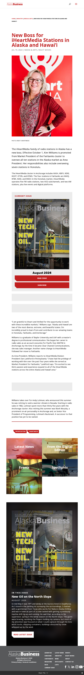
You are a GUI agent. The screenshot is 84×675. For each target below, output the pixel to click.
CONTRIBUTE (49, 659)
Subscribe (42, 285)
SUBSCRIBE (48, 656)
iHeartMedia (33, 431)
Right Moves (44, 50)
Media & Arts (30, 50)
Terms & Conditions (29, 662)
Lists (24, 485)
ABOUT (67, 659)
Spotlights (60, 467)
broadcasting (20, 431)
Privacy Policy (16, 662)
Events (24, 467)
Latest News (24, 446)
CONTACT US (69, 662)
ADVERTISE (48, 653)
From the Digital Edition (59, 448)
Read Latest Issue (23, 634)
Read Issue (42, 278)
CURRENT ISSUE (50, 668)
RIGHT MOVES (69, 656)
